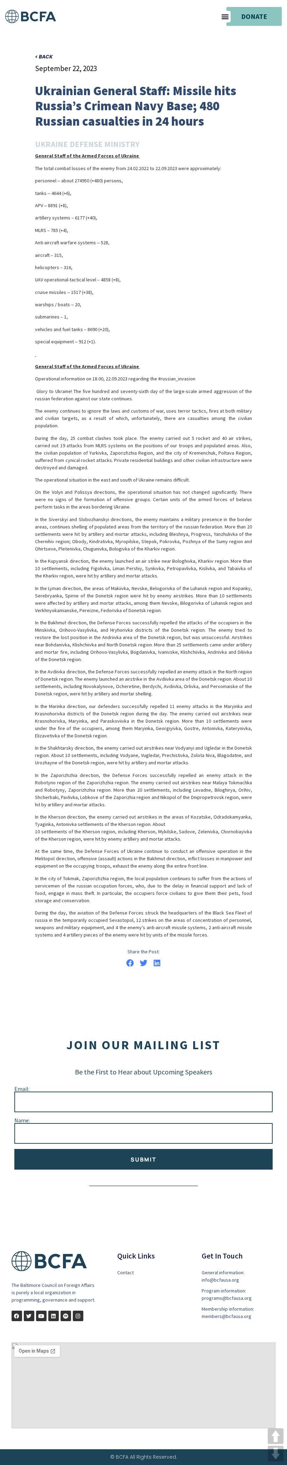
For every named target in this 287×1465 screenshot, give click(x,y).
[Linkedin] (53, 1316)
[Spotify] (66, 1316)
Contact (125, 1272)
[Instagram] (78, 1316)
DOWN (276, 1454)
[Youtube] (41, 1316)
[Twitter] (29, 1316)
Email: (21, 1089)
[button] (225, 16)
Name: (22, 1120)
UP (276, 1436)
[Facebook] (17, 1316)
